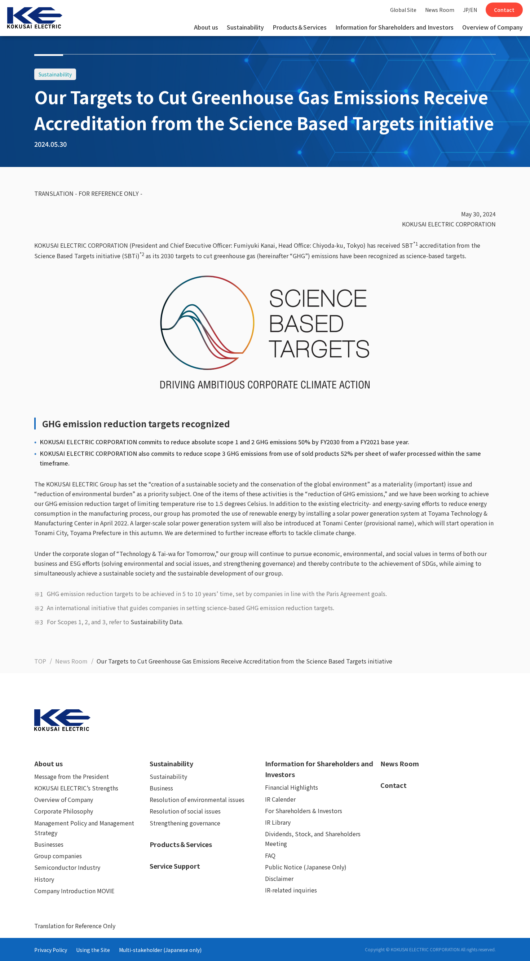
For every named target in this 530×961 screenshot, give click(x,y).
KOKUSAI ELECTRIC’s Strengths (76, 788)
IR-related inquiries (291, 890)
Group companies (58, 855)
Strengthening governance (185, 823)
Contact (504, 9)
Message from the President (71, 776)
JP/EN (470, 9)
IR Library (278, 822)
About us (206, 27)
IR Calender (280, 799)
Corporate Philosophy (63, 811)
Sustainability (245, 27)
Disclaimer (279, 878)
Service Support (175, 865)
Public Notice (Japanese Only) (305, 867)
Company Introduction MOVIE (74, 890)
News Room (439, 9)
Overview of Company (492, 27)
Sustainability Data (156, 621)
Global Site (403, 9)
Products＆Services (300, 27)
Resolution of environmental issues (197, 799)
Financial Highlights (291, 787)
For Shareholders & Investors (303, 810)
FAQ (270, 855)
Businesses (48, 844)
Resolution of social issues (185, 811)
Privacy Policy (50, 949)
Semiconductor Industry (67, 867)
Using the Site (93, 949)
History (44, 879)
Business (161, 788)
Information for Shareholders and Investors (394, 27)
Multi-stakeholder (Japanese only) (160, 949)
